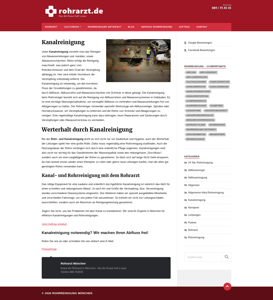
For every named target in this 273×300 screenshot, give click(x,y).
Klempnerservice (196, 101)
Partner (192, 222)
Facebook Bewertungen (201, 50)
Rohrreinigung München (72, 293)
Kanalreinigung (196, 200)
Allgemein (194, 185)
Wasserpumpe (217, 134)
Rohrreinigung (196, 237)
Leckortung (194, 110)
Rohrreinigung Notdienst (104, 27)
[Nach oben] (227, 287)
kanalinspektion (219, 82)
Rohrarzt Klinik (196, 125)
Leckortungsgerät (216, 110)
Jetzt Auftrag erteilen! (54, 224)
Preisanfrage (49, 249)
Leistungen (71, 27)
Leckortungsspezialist (200, 115)
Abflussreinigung (197, 77)
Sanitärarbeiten (196, 134)
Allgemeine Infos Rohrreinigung (206, 192)
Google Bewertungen (200, 42)
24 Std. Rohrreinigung (200, 162)
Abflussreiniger (196, 170)
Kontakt (202, 27)
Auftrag (184, 27)
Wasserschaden (195, 139)
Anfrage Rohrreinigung (156, 27)
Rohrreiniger (217, 125)
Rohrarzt (51, 27)
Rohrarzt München (73, 263)
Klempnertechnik (196, 106)
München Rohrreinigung (200, 120)
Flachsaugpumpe (196, 82)
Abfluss (191, 72)
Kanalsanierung (219, 87)
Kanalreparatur (196, 87)
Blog (131, 27)
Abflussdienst (208, 72)
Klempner (193, 207)
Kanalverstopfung (197, 96)
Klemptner (217, 106)
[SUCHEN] (226, 257)
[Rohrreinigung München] (75, 11)
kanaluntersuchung (198, 91)
